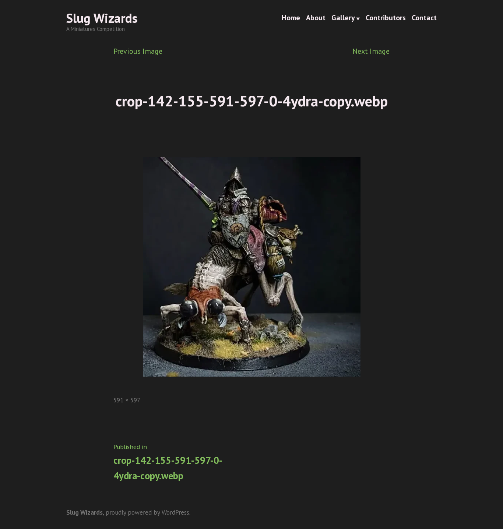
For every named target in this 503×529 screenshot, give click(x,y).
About (316, 18)
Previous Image (137, 51)
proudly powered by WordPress (147, 512)
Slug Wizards (102, 18)
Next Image (371, 51)
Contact (424, 18)
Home (291, 18)
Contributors (386, 18)
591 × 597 (126, 400)
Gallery (343, 18)
